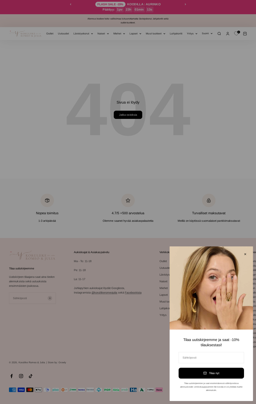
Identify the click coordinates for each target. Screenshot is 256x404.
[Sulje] (245, 254)
